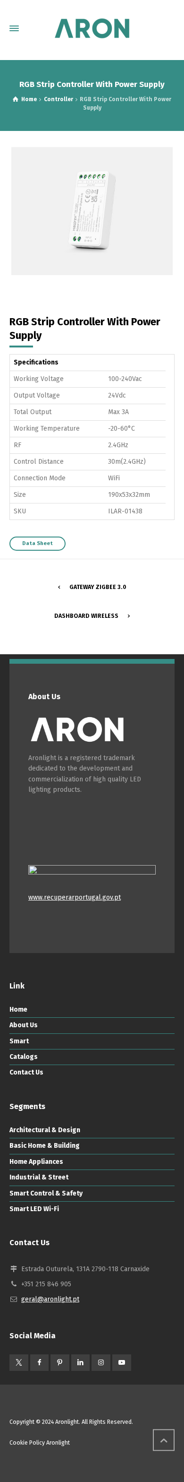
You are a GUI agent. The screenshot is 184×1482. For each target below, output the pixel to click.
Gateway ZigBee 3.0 (97, 587)
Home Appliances (36, 1162)
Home (18, 1009)
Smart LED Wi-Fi (34, 1209)
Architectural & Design (44, 1130)
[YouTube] (121, 1362)
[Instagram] (101, 1362)
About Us (23, 1025)
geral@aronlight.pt (50, 1299)
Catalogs (23, 1057)
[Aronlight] (92, 28)
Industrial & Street (38, 1177)
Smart (19, 1041)
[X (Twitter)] (18, 1362)
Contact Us (26, 1072)
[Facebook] (39, 1362)
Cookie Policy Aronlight (39, 1442)
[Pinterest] (59, 1362)
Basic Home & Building (44, 1146)
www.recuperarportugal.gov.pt (74, 897)
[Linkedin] (80, 1362)
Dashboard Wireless (86, 616)
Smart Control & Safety (46, 1193)
